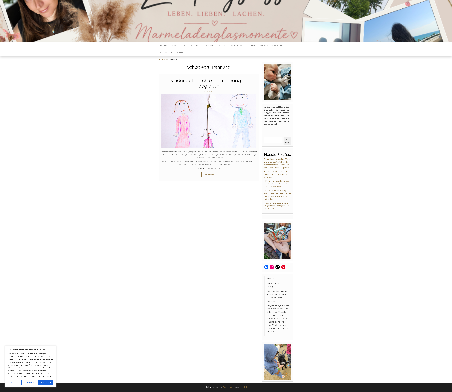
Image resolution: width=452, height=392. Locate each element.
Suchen (287, 141)
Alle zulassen (46, 382)
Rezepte (222, 46)
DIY (190, 46)
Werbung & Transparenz (171, 53)
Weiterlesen (209, 175)
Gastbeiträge (236, 46)
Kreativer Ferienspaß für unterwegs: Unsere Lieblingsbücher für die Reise (276, 206)
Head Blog (244, 387)
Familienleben (178, 46)
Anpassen (14, 382)
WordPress (227, 387)
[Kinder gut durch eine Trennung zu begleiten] (209, 121)
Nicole (203, 168)
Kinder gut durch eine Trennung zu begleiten (209, 83)
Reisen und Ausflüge (205, 46)
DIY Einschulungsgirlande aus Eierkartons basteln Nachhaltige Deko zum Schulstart (277, 184)
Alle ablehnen (29, 382)
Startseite (164, 46)
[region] (30, 366)
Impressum (251, 46)
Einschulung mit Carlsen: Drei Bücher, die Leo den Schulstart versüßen (277, 174)
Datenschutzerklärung (271, 46)
